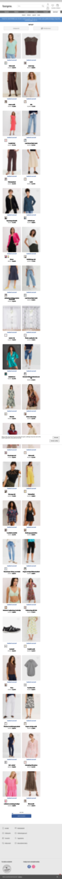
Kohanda (56, 437)
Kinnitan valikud (54, 440)
